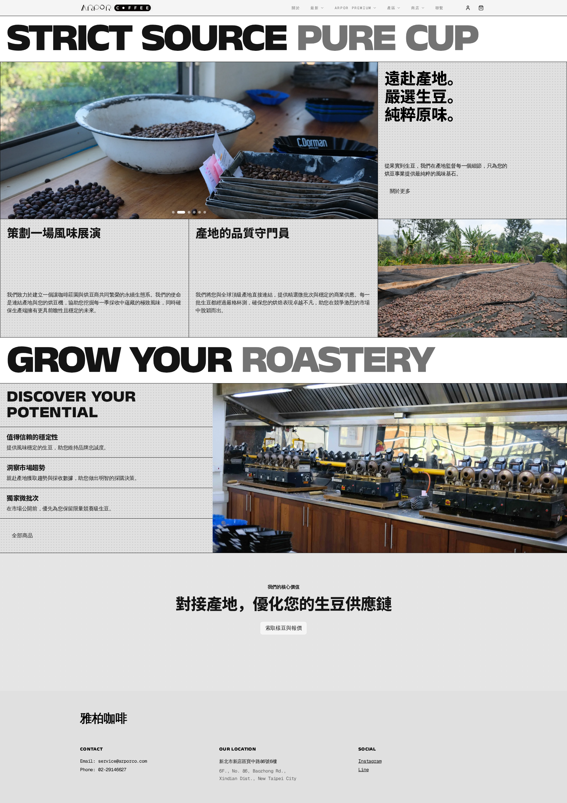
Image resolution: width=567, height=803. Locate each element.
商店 (415, 8)
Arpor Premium (353, 8)
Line (363, 769)
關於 (296, 8)
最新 (314, 8)
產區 (391, 8)
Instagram (370, 761)
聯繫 (439, 8)
